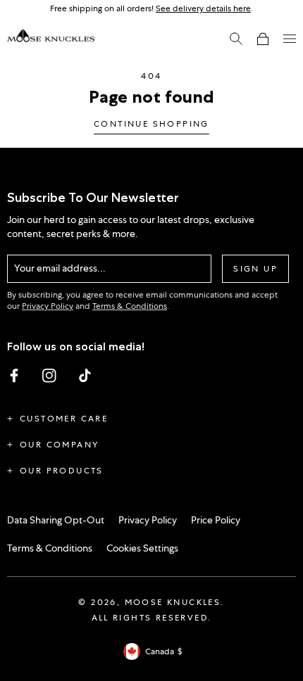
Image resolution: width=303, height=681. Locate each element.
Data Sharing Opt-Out (55, 520)
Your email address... (60, 268)
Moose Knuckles (173, 602)
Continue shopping (151, 124)
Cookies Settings (142, 548)
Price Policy (215, 520)
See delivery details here (203, 8)
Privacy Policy (47, 306)
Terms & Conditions (129, 306)
